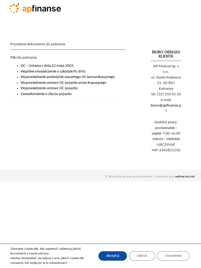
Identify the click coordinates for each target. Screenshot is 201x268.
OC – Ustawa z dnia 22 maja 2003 (47, 66)
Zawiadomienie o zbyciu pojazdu (46, 94)
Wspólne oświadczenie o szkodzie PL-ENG (53, 72)
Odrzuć (142, 256)
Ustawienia (173, 256)
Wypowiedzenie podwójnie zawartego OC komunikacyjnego (68, 77)
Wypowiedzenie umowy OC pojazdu (49, 88)
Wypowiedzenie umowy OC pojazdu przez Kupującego (63, 83)
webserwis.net (185, 176)
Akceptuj (112, 256)
